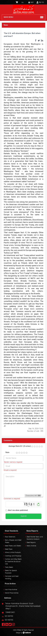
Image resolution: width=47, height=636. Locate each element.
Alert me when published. (18, 510)
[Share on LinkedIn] (42, 40)
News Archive (31, 546)
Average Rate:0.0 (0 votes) (20, 446)
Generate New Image (38, 504)
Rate (7, 452)
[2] (19, 453)
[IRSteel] (23, 9)
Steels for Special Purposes (11, 571)
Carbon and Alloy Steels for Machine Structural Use (13, 561)
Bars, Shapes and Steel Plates (13, 541)
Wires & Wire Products (13, 552)
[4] (24, 453)
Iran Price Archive (11, 589)
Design (18, 633)
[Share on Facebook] (36, 40)
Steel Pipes (8, 549)
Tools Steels (9, 567)
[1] (17, 453)
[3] (22, 453)
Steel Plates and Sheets (13, 546)
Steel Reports (31, 542)
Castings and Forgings (13, 556)
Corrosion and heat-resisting (12, 577)
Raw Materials (10, 537)
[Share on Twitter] (39, 40)
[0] (32, 446)
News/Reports (32, 531)
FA (22, 2)
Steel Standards (11, 531)
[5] (26, 453)
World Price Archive (11, 593)
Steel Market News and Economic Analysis (35, 538)
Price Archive (10, 583)
